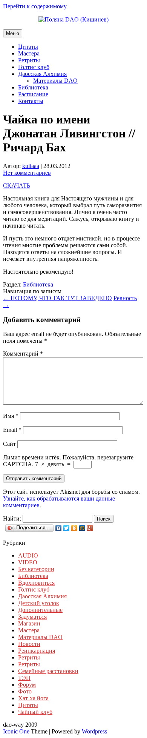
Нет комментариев (27, 172)
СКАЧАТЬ (16, 185)
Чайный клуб (35, 712)
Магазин (29, 623)
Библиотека (33, 87)
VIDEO (27, 562)
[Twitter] (66, 528)
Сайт (9, 444)
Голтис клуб (33, 67)
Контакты (30, 101)
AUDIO (28, 555)
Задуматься (32, 616)
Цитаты (28, 46)
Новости (29, 644)
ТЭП (24, 678)
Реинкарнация (36, 650)
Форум (27, 684)
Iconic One (16, 731)
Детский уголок (38, 603)
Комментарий (23, 353)
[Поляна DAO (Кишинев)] (73, 19)
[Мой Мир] (82, 528)
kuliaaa (30, 166)
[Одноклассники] (74, 528)
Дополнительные (40, 610)
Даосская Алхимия (42, 74)
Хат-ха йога (33, 698)
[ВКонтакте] (59, 528)
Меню (12, 33)
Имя (10, 416)
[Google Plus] (90, 528)
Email (12, 430)
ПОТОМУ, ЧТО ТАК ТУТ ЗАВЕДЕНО (57, 298)
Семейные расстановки (48, 671)
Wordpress (94, 731)
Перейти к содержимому (35, 6)
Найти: (12, 518)
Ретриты (29, 60)
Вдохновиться (36, 582)
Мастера (29, 53)
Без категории (36, 569)
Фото (25, 691)
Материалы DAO (55, 80)
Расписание (33, 94)
